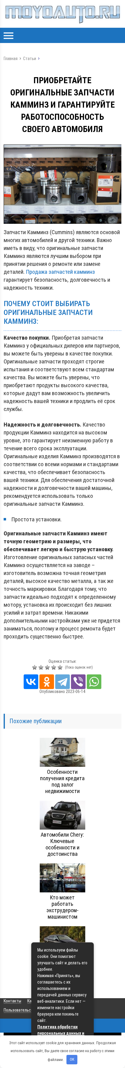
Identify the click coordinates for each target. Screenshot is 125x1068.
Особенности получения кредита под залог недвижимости (62, 781)
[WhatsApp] (94, 681)
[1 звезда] (35, 667)
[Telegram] (62, 681)
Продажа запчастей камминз (60, 271)
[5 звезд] (61, 667)
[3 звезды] (48, 667)
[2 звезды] (42, 667)
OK (72, 1059)
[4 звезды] (54, 667)
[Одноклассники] (46, 681)
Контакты (12, 1000)
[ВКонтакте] (31, 681)
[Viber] (78, 681)
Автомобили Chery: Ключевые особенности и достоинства (62, 844)
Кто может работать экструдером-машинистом (62, 907)
